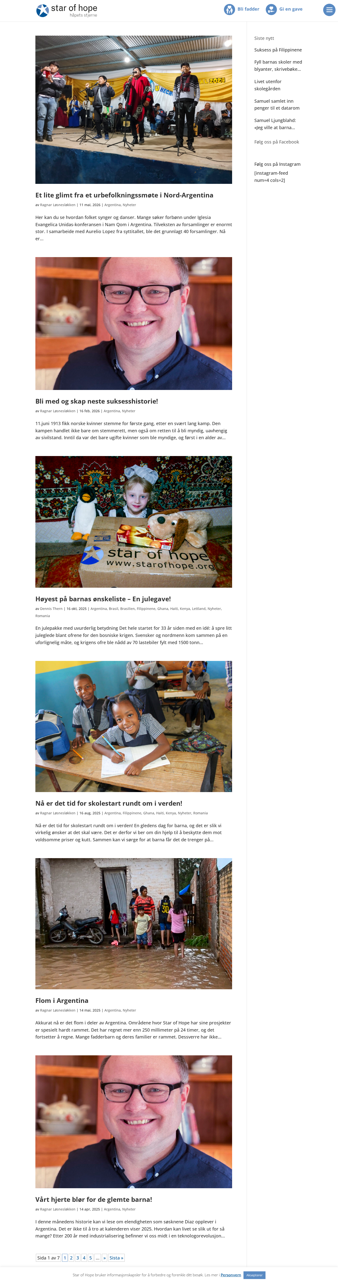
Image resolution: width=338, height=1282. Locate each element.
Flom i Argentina (62, 1000)
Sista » (116, 1258)
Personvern (231, 1274)
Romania (42, 615)
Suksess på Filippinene (278, 50)
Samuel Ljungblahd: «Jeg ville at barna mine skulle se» (275, 124)
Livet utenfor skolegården (268, 85)
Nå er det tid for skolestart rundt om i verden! (108, 803)
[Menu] (329, 10)
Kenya (185, 608)
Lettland (199, 608)
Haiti (174, 608)
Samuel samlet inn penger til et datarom (277, 104)
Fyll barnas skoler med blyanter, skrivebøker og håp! (278, 66)
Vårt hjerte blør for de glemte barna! (93, 1199)
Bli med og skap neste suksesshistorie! (96, 401)
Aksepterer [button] (254, 1275)
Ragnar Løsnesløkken (57, 204)
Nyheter (129, 204)
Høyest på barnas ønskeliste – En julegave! (103, 598)
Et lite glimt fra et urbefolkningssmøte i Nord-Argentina (124, 195)
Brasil (113, 608)
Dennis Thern (51, 608)
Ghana (162, 608)
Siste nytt (264, 38)
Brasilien (127, 608)
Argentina (112, 204)
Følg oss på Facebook (276, 142)
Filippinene (146, 608)
